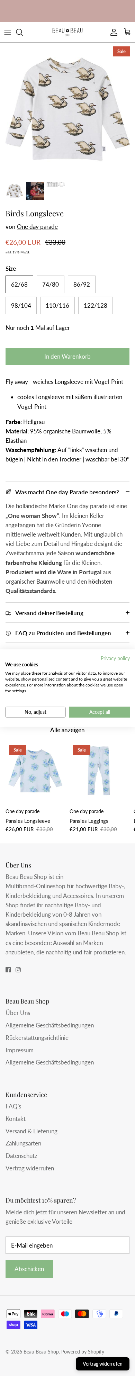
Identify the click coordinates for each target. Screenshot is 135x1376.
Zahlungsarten (23, 1143)
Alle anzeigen (67, 730)
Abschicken (29, 1268)
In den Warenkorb (67, 356)
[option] (67, 110)
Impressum (20, 1050)
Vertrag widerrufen (30, 1168)
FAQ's (13, 1106)
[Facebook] (8, 969)
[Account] (112, 32)
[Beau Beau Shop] (67, 32)
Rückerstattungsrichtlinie (37, 1037)
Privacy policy (115, 658)
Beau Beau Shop (41, 1352)
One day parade (37, 226)
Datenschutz (21, 1155)
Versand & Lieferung (31, 1131)
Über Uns (18, 1012)
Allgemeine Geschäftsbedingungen (50, 1025)
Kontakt (16, 1118)
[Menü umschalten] (7, 32)
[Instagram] (18, 969)
